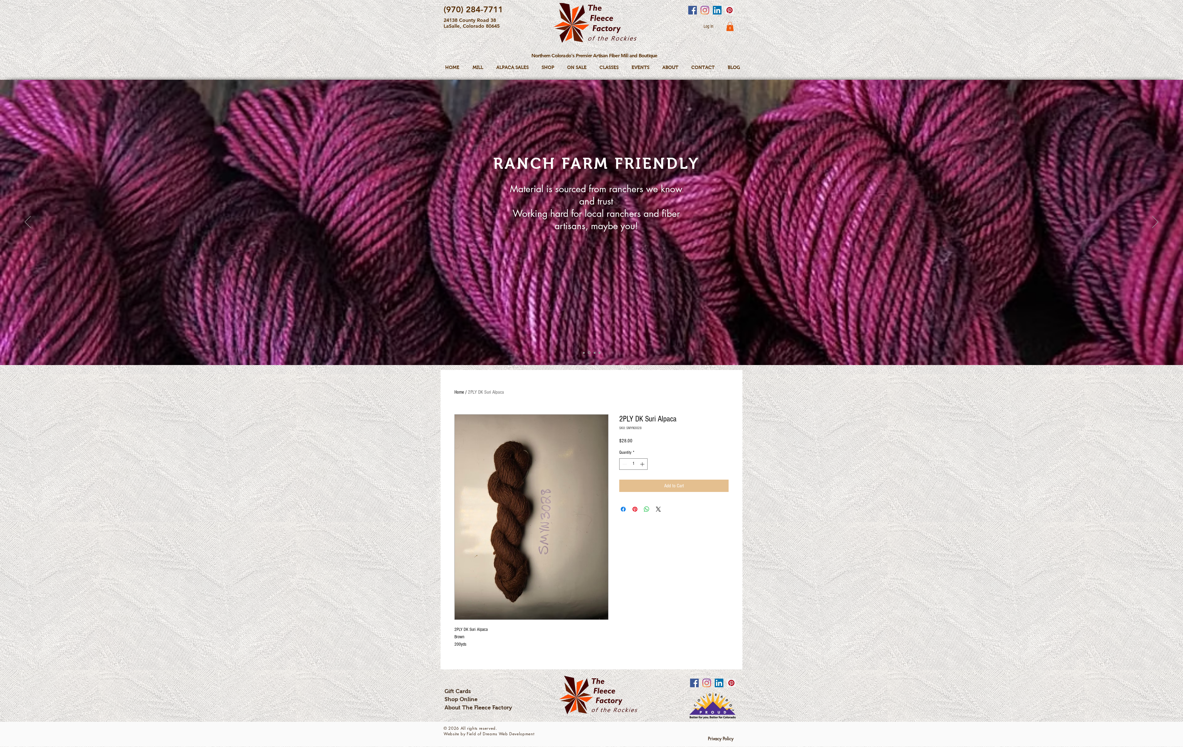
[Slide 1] (584, 353)
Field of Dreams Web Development (500, 734)
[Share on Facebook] (623, 509)
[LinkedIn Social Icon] (717, 10)
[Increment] (643, 464)
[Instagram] (705, 10)
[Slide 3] (594, 352)
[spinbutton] (633, 464)
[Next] (1155, 222)
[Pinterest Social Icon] (729, 10)
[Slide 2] (589, 353)
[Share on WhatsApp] (646, 509)
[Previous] (28, 222)
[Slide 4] (599, 353)
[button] (730, 26)
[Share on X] (658, 509)
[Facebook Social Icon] (692, 10)
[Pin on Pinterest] (635, 509)
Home (459, 392)
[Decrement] (624, 464)
